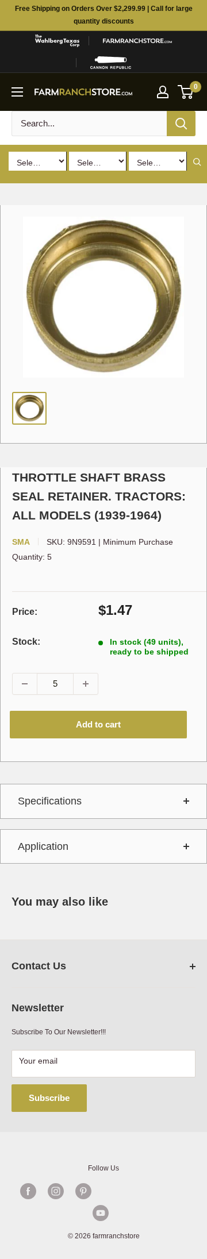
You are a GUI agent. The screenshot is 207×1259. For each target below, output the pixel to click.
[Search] (181, 123)
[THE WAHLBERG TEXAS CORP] (57, 40)
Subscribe (49, 1098)
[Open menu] (17, 92)
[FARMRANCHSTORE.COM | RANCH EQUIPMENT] (137, 40)
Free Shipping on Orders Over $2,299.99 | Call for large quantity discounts (104, 15)
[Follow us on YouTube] (100, 1213)
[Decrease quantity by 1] (25, 683)
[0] (186, 92)
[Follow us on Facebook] (28, 1191)
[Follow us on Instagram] (56, 1191)
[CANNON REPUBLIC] (110, 62)
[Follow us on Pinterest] (83, 1191)
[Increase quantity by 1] (86, 683)
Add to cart (98, 724)
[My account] (162, 92)
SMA (21, 541)
